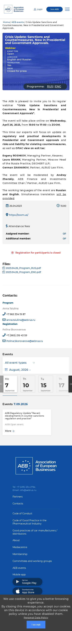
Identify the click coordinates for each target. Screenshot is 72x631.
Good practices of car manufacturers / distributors (35, 532)
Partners (18, 496)
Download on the (28, 591)
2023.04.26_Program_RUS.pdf (23, 268)
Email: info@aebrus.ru (24, 490)
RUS (50, 86)
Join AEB (54, 9)
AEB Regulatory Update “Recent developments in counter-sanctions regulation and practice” (24, 416)
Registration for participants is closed (38, 252)
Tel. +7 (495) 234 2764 (24, 487)
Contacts (18, 503)
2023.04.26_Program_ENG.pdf (23, 272)
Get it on (29, 581)
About (16, 540)
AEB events (18, 22)
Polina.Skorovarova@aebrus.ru (24, 341)
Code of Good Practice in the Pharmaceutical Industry (29, 522)
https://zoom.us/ (18, 214)
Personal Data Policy (36, 617)
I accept (36, 624)
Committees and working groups (32, 561)
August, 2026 (18, 369)
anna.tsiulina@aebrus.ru (20, 319)
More (8, 430)
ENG (58, 86)
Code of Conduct (22, 513)
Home (6, 22)
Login (39, 9)
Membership (20, 554)
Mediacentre (20, 547)
